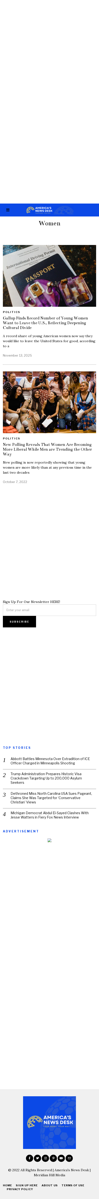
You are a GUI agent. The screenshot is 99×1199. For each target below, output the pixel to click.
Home (7, 1185)
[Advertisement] (49, 51)
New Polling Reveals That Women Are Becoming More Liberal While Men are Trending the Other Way (47, 449)
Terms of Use (73, 1185)
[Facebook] (29, 1158)
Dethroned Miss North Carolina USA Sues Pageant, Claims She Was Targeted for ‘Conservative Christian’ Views (51, 797)
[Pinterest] (53, 1158)
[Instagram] (45, 1158)
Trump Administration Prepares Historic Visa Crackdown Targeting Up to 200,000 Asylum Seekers (46, 778)
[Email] (69, 1158)
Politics (11, 312)
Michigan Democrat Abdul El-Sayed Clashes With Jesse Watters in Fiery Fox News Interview (50, 815)
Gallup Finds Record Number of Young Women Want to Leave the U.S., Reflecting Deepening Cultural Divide (45, 323)
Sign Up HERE (27, 1185)
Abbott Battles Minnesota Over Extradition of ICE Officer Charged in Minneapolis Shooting (50, 761)
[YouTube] (61, 1158)
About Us (50, 1185)
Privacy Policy (20, 1189)
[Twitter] (37, 1158)
